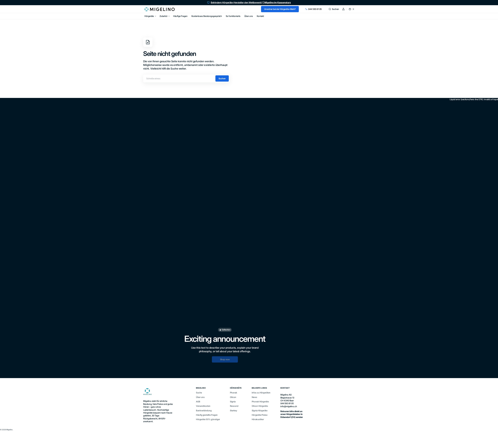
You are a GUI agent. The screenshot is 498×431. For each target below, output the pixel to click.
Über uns (200, 397)
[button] (333, 9)
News (254, 397)
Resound (234, 406)
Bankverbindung (204, 410)
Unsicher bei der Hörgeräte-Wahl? (280, 9)
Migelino (9, 430)
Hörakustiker (258, 419)
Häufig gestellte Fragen (207, 415)
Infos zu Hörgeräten (261, 392)
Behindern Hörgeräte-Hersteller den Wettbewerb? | (251, 2)
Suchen (222, 78)
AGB (198, 401)
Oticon (233, 397)
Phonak (233, 392)
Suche (199, 392)
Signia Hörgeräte (259, 410)
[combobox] (186, 78)
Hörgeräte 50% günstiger (208, 419)
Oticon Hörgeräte (260, 406)
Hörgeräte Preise (259, 415)
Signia (233, 401)
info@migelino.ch (288, 406)
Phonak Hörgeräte (260, 401)
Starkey (233, 410)
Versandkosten (203, 406)
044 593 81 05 (315, 9)
